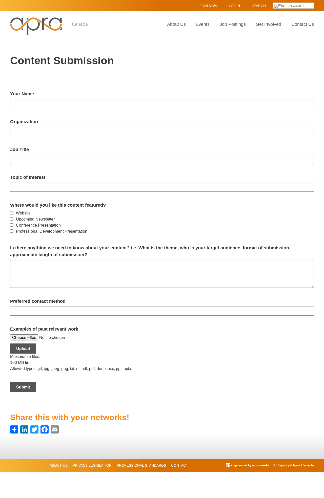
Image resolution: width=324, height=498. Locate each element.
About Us (59, 465)
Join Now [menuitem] (208, 6)
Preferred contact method (38, 301)
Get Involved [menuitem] (268, 24)
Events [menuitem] (203, 24)
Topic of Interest (27, 177)
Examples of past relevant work (44, 329)
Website (23, 213)
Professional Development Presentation (51, 231)
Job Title (19, 149)
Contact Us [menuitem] (302, 24)
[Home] (49, 20)
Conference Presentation (38, 225)
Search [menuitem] (258, 6)
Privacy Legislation (92, 465)
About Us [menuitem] (176, 24)
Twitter (40, 465)
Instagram (27, 465)
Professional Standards (141, 465)
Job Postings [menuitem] (233, 24)
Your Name (22, 93)
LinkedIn (14, 465)
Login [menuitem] (234, 6)
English (298, 5)
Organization (24, 121)
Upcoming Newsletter (35, 219)
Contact (179, 465)
